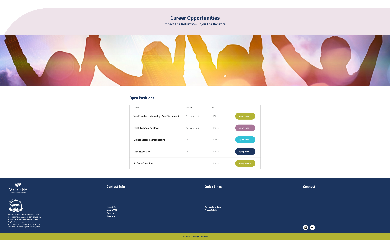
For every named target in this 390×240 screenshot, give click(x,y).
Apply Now (244, 116)
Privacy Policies (211, 210)
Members (110, 213)
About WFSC (112, 210)
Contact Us (111, 207)
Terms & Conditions (213, 207)
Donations (111, 216)
